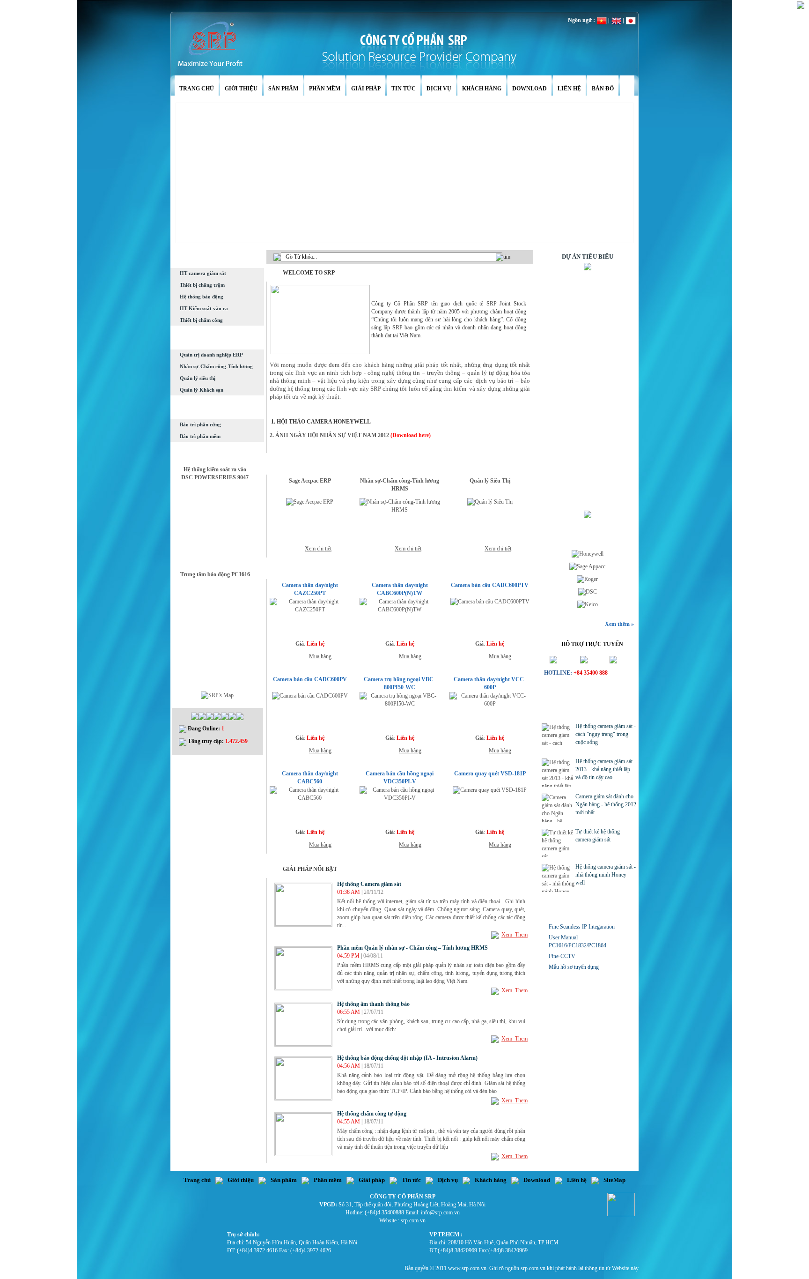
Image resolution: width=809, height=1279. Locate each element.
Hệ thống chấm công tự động (371, 1113)
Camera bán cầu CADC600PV (310, 679)
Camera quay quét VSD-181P (490, 773)
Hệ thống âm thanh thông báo (373, 1004)
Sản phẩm (283, 88)
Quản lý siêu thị (197, 378)
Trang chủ (196, 88)
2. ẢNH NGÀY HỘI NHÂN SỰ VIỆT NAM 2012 (329, 435)
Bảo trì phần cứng (200, 424)
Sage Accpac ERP (310, 480)
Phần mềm (324, 88)
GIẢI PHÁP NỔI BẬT (310, 869)
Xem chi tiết (318, 548)
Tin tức (403, 88)
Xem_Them (514, 934)
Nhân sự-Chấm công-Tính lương (216, 366)
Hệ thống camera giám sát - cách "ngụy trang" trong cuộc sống (605, 734)
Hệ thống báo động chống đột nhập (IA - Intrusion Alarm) (407, 1058)
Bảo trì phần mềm (200, 436)
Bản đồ (603, 88)
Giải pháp (366, 88)
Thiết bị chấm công (201, 320)
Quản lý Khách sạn (201, 390)
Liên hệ (569, 88)
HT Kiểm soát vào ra (204, 308)
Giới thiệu (241, 88)
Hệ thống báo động (201, 296)
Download (529, 88)
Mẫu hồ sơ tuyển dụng (574, 967)
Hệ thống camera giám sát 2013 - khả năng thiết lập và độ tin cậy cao (603, 769)
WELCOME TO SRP (309, 272)
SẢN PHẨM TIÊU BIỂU (324, 572)
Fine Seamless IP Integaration (582, 926)
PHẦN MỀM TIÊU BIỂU (325, 467)
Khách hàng (481, 88)
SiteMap (614, 1179)
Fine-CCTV (562, 956)
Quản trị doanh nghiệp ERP (211, 354)
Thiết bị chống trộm (202, 285)
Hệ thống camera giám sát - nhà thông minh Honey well (605, 874)
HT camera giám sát (203, 273)
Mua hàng (320, 656)
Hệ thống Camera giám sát (369, 884)
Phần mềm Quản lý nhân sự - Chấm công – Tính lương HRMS (412, 947)
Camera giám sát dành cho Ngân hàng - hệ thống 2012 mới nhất (605, 804)
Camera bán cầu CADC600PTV (490, 585)
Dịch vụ (439, 88)
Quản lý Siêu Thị (490, 480)
